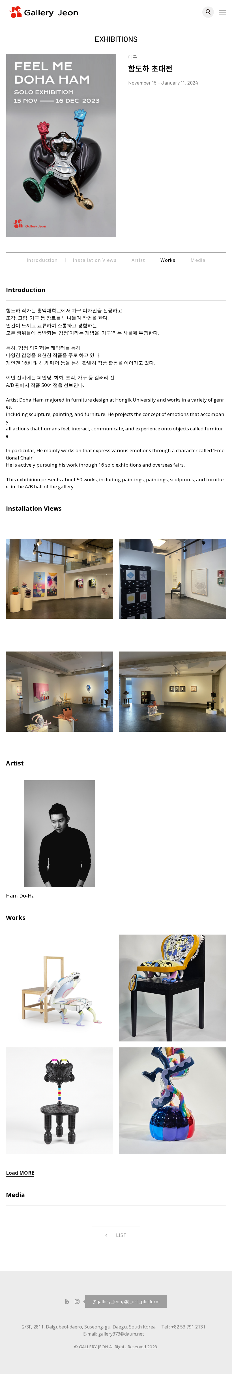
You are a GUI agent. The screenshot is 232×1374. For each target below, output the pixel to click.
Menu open (222, 12)
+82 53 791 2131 (188, 1327)
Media (197, 260)
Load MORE (20, 1173)
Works (167, 260)
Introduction (42, 260)
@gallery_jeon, (108, 1301)
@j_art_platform (142, 1301)
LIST (121, 1235)
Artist (138, 260)
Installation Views (94, 260)
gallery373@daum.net (121, 1334)
